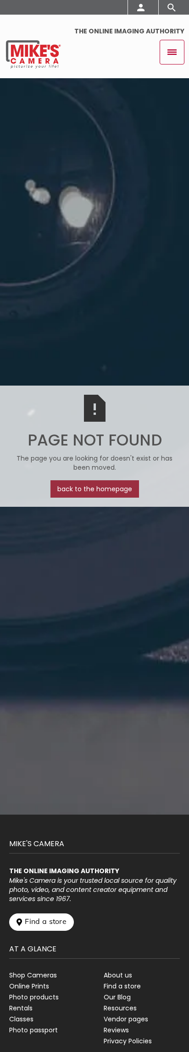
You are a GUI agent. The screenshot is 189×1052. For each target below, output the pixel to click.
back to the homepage (94, 489)
